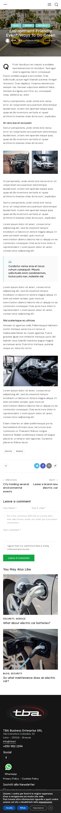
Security (43, 25)
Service (21, 618)
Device (8, 451)
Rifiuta (22, 808)
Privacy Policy (11, 778)
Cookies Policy (30, 778)
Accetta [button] (9, 808)
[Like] (6, 465)
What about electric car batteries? (26, 623)
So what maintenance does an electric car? (29, 679)
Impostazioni (38, 808)
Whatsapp (11, 774)
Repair (28, 25)
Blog (16, 25)
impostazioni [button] (45, 802)
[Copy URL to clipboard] (55, 465)
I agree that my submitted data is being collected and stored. (28, 547)
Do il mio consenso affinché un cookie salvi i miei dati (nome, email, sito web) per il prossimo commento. (32, 519)
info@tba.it (9, 741)
